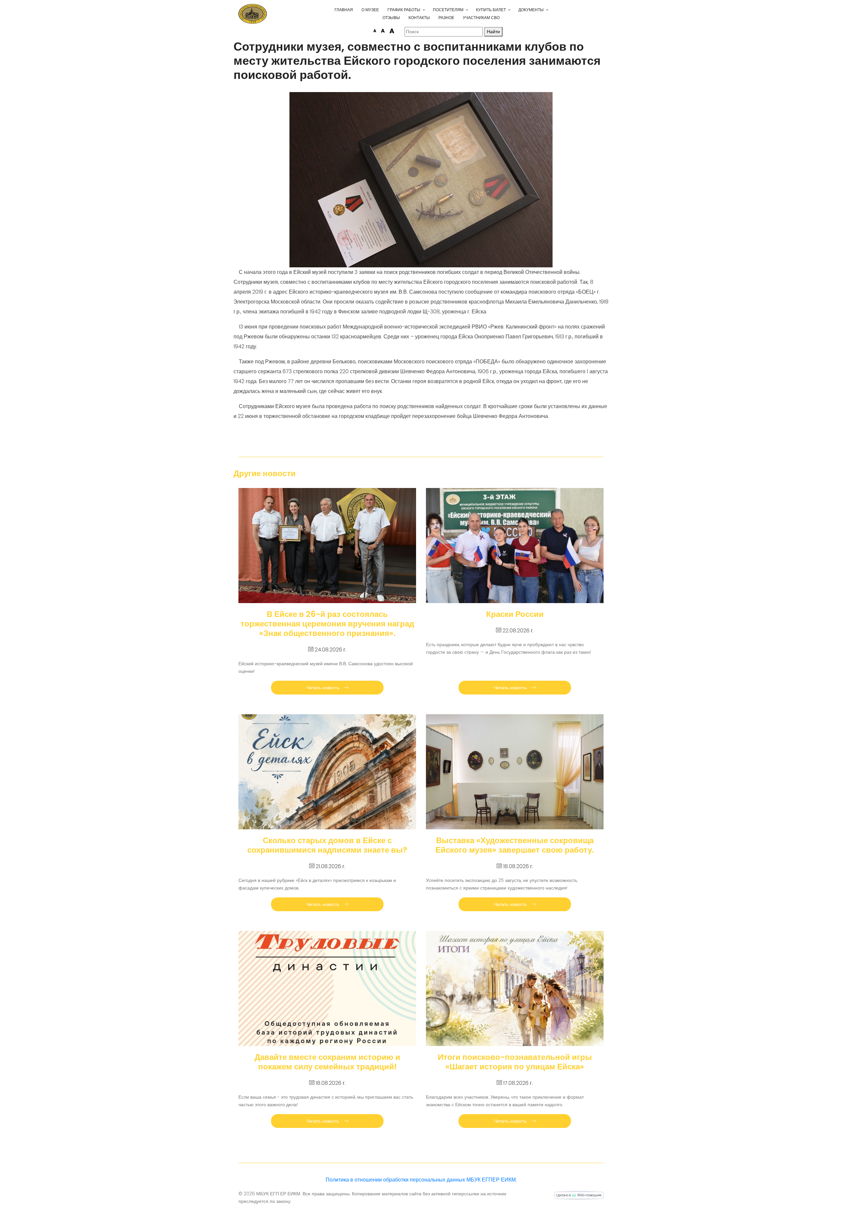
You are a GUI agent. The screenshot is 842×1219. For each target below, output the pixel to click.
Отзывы (391, 17)
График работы (403, 9)
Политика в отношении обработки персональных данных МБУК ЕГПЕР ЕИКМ (421, 1179)
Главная (343, 9)
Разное (446, 17)
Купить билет (491, 9)
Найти (493, 31)
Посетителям (448, 9)
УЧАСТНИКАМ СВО (481, 17)
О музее (370, 9)
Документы (531, 9)
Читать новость (323, 687)
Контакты (419, 17)
